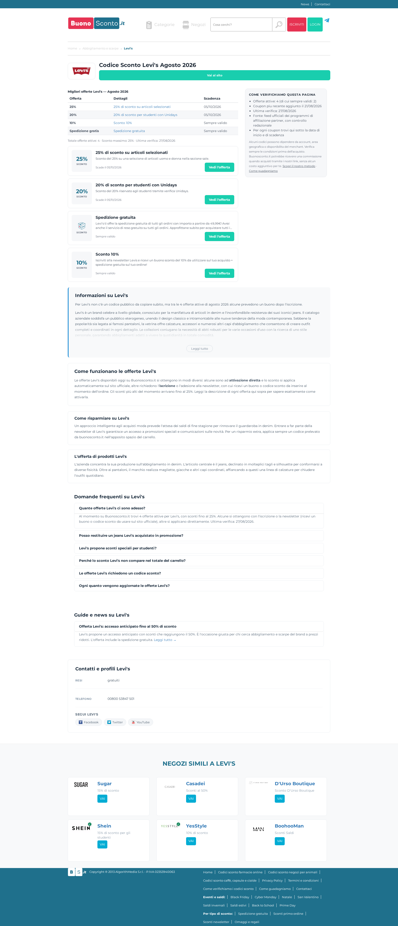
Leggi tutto (199, 348)
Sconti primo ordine (288, 913)
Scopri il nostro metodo (299, 166)
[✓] (81, 831)
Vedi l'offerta (219, 167)
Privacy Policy (272, 880)
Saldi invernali (214, 905)
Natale (287, 897)
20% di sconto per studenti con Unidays (145, 115)
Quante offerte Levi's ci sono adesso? (112, 508)
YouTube (143, 722)
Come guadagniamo (263, 171)
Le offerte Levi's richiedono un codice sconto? (120, 573)
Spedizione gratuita (129, 131)
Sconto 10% (123, 123)
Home (208, 872)
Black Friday (240, 897)
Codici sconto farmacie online (240, 872)
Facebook (91, 722)
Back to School (263, 905)
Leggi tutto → (165, 640)
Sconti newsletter (216, 922)
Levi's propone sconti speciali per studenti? (118, 548)
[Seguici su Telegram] (327, 22)
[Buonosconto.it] (96, 23)
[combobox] (241, 24)
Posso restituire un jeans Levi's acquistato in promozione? (131, 536)
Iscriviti (297, 24)
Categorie (164, 24)
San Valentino (308, 897)
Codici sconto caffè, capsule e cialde (230, 880)
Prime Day (288, 905)
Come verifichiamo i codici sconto (228, 889)
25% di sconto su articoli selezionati (142, 107)
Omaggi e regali (247, 922)
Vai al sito (214, 75)
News (305, 4)
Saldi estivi (238, 905)
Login (315, 24)
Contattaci (322, 4)
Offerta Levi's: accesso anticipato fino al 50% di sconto (127, 627)
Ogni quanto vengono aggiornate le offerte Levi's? (124, 586)
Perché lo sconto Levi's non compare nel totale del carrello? (132, 561)
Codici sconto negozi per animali (292, 872)
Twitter (117, 722)
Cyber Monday (265, 897)
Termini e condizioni (303, 880)
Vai (102, 798)
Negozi (198, 24)
